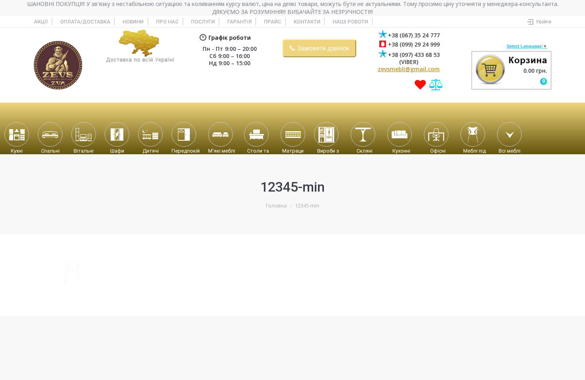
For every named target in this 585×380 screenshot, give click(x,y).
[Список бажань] (420, 84)
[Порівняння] (436, 84)
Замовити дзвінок (323, 48)
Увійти (543, 22)
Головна (276, 205)
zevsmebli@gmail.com (409, 69)
